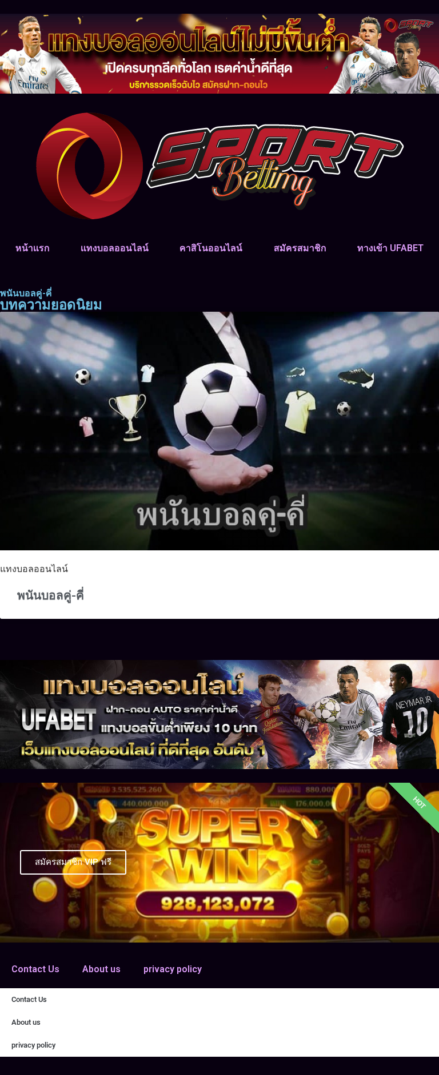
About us (101, 969)
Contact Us (35, 969)
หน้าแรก (32, 248)
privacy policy (172, 969)
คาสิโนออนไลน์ (210, 248)
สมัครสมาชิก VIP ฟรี (73, 862)
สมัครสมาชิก (300, 248)
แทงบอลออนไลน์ (115, 248)
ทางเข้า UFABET (390, 248)
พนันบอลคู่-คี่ (50, 595)
